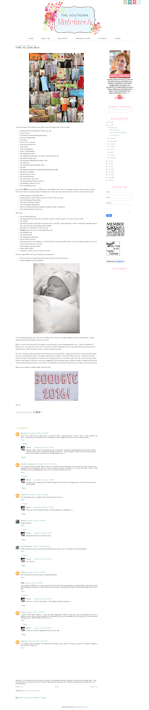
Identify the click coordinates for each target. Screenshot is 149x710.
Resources (63, 38)
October (112, 138)
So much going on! (114, 135)
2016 (109, 125)
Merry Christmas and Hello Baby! (118, 132)
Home (31, 38)
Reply (22, 440)
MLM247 (23, 520)
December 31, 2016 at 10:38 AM (38, 433)
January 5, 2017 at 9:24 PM (42, 533)
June (111, 149)
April (111, 155)
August (112, 144)
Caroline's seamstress (28, 464)
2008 (109, 180)
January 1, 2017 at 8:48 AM (41, 546)
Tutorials (102, 38)
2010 (109, 175)
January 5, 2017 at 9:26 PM (42, 559)
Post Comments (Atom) (31, 690)
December (112, 127)
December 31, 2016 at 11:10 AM (46, 464)
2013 (109, 166)
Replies (25, 444)
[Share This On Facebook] (34, 413)
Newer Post (19, 687)
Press (118, 38)
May (111, 152)
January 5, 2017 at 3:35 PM (35, 612)
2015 (109, 161)
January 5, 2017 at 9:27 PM (42, 599)
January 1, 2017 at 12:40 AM (36, 520)
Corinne (23, 612)
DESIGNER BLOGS (80, 707)
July (111, 146)
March (111, 157)
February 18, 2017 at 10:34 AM (37, 641)
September (112, 141)
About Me (45, 38)
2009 (109, 177)
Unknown (24, 433)
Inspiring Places (83, 38)
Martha (28, 447)
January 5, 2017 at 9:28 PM (42, 628)
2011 (109, 172)
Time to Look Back (114, 130)
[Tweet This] (36, 413)
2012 (109, 169)
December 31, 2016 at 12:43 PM (38, 494)
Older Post (94, 687)
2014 (109, 164)
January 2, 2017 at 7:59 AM (36, 572)
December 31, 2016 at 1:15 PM (44, 447)
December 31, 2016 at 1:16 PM (44, 480)
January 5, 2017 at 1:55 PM (34, 583)
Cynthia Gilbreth (26, 546)
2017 (109, 122)
